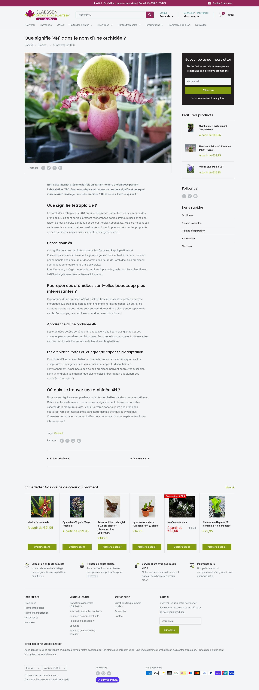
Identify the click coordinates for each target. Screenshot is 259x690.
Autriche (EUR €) (52, 668)
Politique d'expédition (82, 620)
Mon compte (191, 16)
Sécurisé (74, 625)
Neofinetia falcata (177, 522)
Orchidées (103, 24)
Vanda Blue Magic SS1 (211, 166)
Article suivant (138, 458)
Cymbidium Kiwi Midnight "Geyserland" (213, 128)
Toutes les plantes (79, 24)
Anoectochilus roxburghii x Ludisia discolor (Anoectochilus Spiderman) (111, 527)
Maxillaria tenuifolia (38, 522)
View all (230, 487)
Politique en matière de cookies (82, 632)
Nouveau (30, 24)
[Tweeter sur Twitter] (54, 168)
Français (30, 668)
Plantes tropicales (127, 24)
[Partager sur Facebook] (43, 168)
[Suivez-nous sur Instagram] (190, 196)
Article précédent (59, 458)
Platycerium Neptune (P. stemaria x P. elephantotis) (216, 524)
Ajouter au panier (112, 546)
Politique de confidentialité (84, 615)
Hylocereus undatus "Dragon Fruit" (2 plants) (145, 524)
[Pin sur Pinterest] (49, 168)
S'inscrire (208, 90)
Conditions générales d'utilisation (81, 604)
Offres (60, 24)
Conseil (29, 44)
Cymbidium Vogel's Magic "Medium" (77, 524)
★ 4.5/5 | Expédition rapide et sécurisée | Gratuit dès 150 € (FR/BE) (129, 3)
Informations (153, 24)
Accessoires (188, 238)
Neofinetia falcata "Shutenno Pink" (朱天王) (215, 148)
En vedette (46, 24)
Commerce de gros (179, 24)
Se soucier (120, 611)
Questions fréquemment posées (128, 604)
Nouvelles (200, 24)
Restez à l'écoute (222, 3)
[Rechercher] (150, 15)
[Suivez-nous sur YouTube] (195, 196)
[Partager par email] (60, 168)
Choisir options (42, 546)
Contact (119, 615)
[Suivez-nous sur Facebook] (184, 196)
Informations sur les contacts (86, 611)
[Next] (234, 523)
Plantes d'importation (193, 230)
